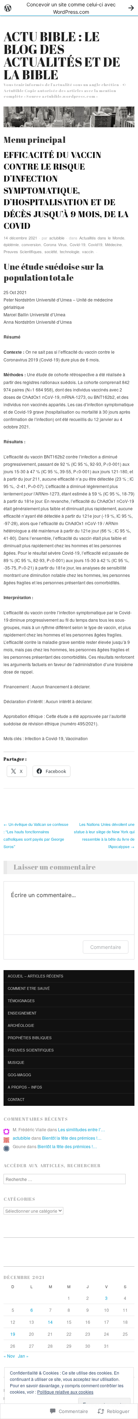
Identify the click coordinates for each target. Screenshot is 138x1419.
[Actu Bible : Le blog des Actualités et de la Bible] (69, 119)
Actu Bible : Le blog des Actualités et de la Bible (62, 55)
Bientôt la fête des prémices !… (72, 1138)
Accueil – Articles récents (35, 976)
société (51, 251)
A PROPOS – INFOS (25, 1087)
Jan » (23, 1356)
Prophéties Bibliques (30, 1037)
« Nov (9, 1356)
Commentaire (105, 947)
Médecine (113, 244)
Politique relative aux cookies (65, 1392)
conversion (31, 244)
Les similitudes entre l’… (81, 1129)
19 (12, 1334)
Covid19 (95, 244)
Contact (16, 1099)
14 (50, 1322)
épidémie (11, 244)
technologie (69, 251)
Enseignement (22, 1013)
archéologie (21, 1025)
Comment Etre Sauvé (29, 988)
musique (16, 1062)
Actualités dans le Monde (101, 237)
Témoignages (21, 1000)
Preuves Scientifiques (23, 251)
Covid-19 (77, 244)
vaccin (87, 251)
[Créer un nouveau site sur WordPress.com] (69, 8)
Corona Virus (55, 244)
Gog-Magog (19, 1074)
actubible (56, 237)
